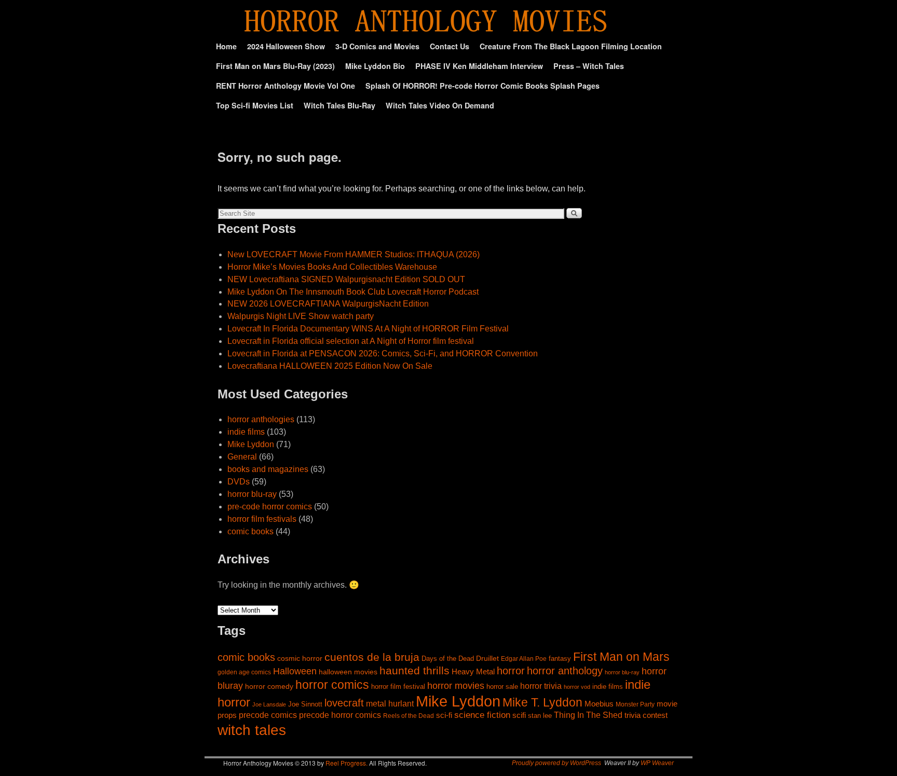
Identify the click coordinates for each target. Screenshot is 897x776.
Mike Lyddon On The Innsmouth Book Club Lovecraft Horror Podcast (353, 291)
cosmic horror (299, 658)
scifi (519, 715)
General (242, 456)
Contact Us (449, 46)
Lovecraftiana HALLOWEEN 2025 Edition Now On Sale (329, 366)
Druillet (487, 658)
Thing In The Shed (588, 714)
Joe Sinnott (305, 704)
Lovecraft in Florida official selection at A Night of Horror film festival (350, 341)
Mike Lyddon (250, 444)
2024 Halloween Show (286, 46)
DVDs (238, 481)
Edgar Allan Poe (524, 658)
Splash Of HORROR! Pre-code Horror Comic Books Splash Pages (482, 85)
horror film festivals (261, 519)
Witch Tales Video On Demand (440, 105)
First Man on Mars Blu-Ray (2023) (275, 66)
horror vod (577, 687)
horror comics (332, 684)
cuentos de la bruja (371, 657)
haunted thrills (414, 670)
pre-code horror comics (269, 506)
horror (511, 670)
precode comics (268, 714)
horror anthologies (260, 419)
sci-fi (444, 715)
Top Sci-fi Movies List (254, 105)
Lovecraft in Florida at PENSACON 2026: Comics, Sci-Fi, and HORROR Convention (382, 353)
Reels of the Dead (408, 715)
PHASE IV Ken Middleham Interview (479, 66)
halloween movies (348, 672)
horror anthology (565, 670)
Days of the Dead (448, 658)
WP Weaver (657, 763)
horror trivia (541, 685)
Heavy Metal (473, 671)
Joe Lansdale (269, 704)
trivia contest (646, 715)
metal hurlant (390, 703)
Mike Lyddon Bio (375, 66)
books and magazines (267, 469)
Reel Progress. (346, 762)
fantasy (560, 658)
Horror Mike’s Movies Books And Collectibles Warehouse (332, 266)
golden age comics (244, 672)
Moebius (599, 704)
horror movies (455, 686)
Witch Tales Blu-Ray (339, 105)
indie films (246, 431)
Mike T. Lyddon (542, 702)
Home (226, 46)
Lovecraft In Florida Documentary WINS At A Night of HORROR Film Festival (368, 328)
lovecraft (344, 703)
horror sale (502, 686)
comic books (250, 531)
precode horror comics (340, 714)
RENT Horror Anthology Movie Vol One (285, 85)
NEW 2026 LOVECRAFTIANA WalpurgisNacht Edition (328, 303)
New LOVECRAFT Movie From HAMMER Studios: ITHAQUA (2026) (353, 254)
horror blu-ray (252, 494)
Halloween (295, 671)
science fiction (482, 715)
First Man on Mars (621, 656)
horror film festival (398, 686)
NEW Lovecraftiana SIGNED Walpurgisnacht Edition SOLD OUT (346, 279)
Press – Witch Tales (588, 66)
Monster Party (635, 704)
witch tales (252, 730)
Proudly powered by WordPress (556, 763)
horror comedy (269, 686)
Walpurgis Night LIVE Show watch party (300, 316)
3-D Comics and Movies (377, 46)
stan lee (540, 715)
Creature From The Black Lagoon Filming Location (571, 46)
